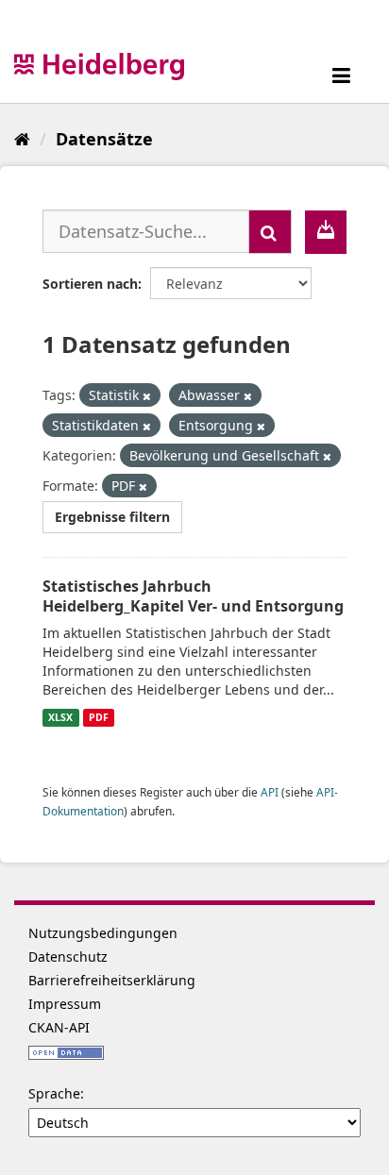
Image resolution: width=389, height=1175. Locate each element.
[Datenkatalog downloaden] (326, 232)
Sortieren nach (90, 284)
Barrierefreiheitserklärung (111, 980)
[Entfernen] (147, 396)
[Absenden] (270, 232)
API (270, 791)
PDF (99, 717)
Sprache (54, 1093)
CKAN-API (59, 1027)
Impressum (64, 1004)
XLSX (60, 717)
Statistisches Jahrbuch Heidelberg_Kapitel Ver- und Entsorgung (193, 596)
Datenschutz (68, 956)
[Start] (22, 138)
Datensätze (104, 138)
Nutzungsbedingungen (103, 933)
